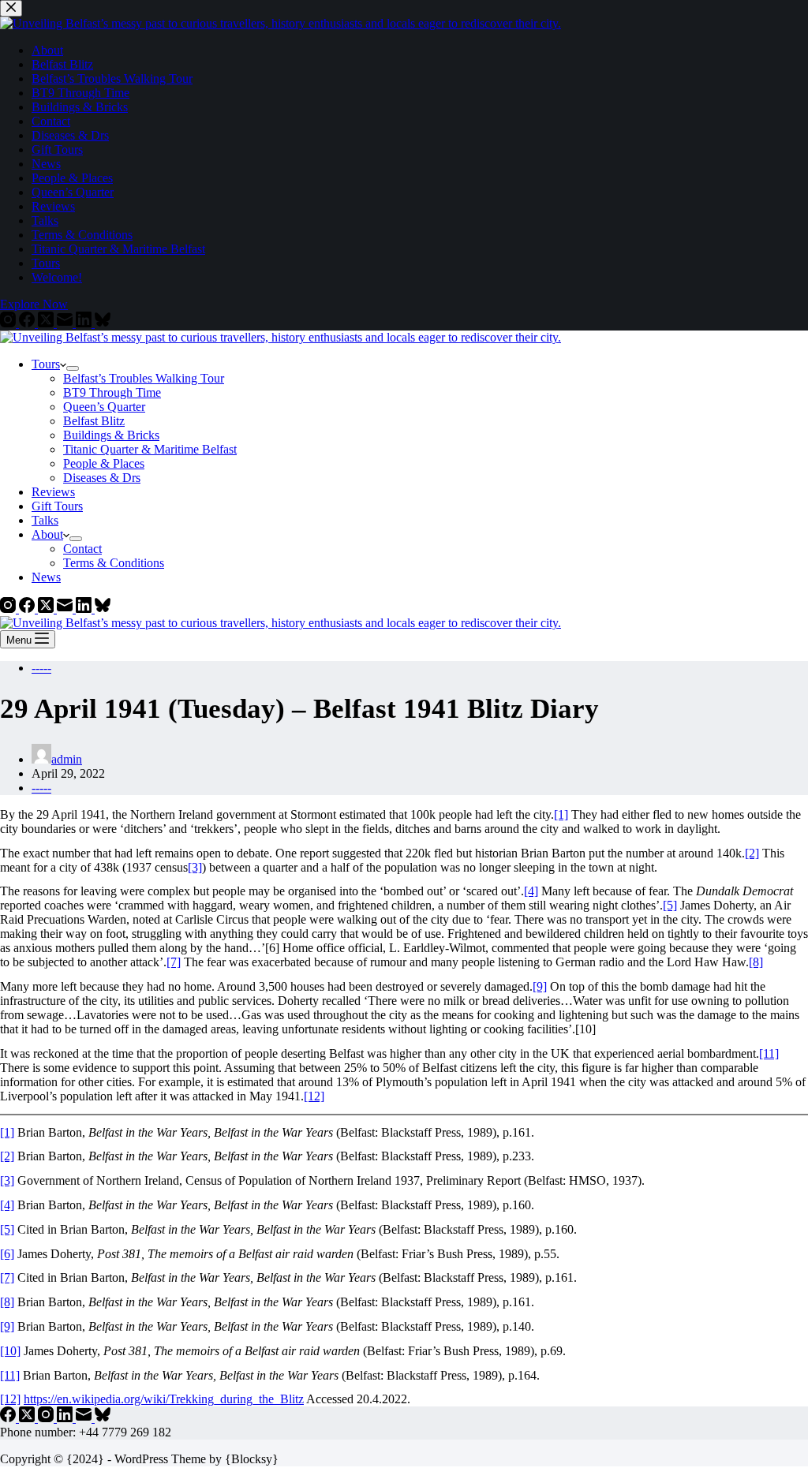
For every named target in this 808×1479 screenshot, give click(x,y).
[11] (769, 1053)
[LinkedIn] (85, 608)
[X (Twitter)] (47, 608)
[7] (173, 962)
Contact (82, 548)
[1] (561, 814)
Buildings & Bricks (111, 435)
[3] (195, 867)
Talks (45, 520)
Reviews (53, 492)
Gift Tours (57, 506)
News (46, 577)
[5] (670, 905)
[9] (540, 986)
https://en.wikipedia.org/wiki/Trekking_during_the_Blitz (164, 1399)
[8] (756, 962)
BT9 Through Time (112, 392)
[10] (10, 1351)
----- (41, 667)
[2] (752, 853)
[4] (531, 891)
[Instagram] (9, 608)
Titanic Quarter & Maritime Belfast (150, 449)
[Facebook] (28, 608)
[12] (314, 1096)
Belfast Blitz (94, 421)
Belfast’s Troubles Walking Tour (143, 378)
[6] (7, 1254)
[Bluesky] (102, 608)
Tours (46, 364)
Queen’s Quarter (104, 406)
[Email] (66, 608)
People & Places (103, 463)
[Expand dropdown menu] (72, 368)
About (47, 534)
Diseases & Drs (101, 477)
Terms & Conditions (113, 563)
